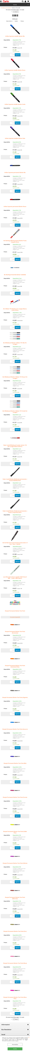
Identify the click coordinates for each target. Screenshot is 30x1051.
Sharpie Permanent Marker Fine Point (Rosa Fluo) (15, 997)
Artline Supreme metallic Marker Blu (15, 36)
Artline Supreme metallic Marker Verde (15, 104)
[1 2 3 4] (12, 395)
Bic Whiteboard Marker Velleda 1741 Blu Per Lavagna (15, 343)
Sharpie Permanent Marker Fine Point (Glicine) (15, 863)
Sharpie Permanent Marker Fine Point (15, 611)
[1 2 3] (12, 259)
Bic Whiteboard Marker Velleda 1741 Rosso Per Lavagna (15, 377)
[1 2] (12, 361)
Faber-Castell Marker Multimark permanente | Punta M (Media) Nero (15, 479)
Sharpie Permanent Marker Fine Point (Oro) (15, 931)
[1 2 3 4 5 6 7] (12, 55)
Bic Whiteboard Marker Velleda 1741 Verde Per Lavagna (15, 411)
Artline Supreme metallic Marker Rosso (15, 70)
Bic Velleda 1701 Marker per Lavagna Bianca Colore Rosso (15, 309)
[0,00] (28, 1)
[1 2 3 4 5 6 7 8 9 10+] (12, 293)
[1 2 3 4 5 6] (12, 650)
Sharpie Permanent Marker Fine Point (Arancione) (15, 632)
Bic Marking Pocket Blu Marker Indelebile (15, 274)
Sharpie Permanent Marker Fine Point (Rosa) (15, 963)
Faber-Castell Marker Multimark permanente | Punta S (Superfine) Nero (15, 511)
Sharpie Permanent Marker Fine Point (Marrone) (15, 898)
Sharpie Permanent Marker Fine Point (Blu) (15, 763)
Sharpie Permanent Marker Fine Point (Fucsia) (15, 797)
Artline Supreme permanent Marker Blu (15, 172)
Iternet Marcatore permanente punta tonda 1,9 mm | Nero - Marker (15, 543)
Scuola (15, 5)
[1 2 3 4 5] (12, 89)
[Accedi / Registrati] (26, 1)
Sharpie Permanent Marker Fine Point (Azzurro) (15, 729)
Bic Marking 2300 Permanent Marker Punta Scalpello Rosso (15, 241)
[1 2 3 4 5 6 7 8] (12, 157)
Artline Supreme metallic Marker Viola (15, 138)
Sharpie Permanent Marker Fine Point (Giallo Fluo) (15, 832)
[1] (12, 123)
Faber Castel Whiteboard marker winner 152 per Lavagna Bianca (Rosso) (15, 445)
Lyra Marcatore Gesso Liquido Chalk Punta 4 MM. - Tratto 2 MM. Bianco (15, 577)
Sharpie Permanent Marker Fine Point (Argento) (15, 697)
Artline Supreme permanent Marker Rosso (15, 206)
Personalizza (15, 1044)
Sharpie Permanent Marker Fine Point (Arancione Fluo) (15, 666)
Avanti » (16, 11)
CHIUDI (28, 1037)
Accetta (15, 1049)
